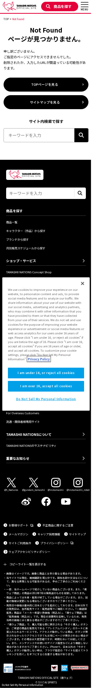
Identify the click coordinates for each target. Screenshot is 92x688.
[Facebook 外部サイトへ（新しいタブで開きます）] (46, 501)
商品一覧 (11, 222)
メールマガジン (18, 534)
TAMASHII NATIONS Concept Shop (29, 272)
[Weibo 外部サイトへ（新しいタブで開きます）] (26, 501)
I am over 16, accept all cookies (46, 386)
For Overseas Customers (22, 413)
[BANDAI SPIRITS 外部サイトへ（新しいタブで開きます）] (64, 668)
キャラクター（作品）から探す (25, 231)
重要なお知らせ (17, 458)
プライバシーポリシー (56, 543)
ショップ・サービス (21, 260)
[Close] (82, 283)
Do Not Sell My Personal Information (22, 685)
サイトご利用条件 (20, 543)
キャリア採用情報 (49, 534)
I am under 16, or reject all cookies (46, 373)
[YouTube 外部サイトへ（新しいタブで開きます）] (66, 501)
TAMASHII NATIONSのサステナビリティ (31, 445)
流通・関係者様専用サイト (23, 422)
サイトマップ (77, 534)
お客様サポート (21, 525)
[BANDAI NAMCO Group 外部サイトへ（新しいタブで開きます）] (79, 668)
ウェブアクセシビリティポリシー (29, 552)
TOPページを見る (44, 84)
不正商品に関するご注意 (57, 525)
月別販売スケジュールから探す (25, 248)
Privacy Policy (39, 359)
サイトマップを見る (45, 102)
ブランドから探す (17, 239)
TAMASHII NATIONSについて (29, 434)
